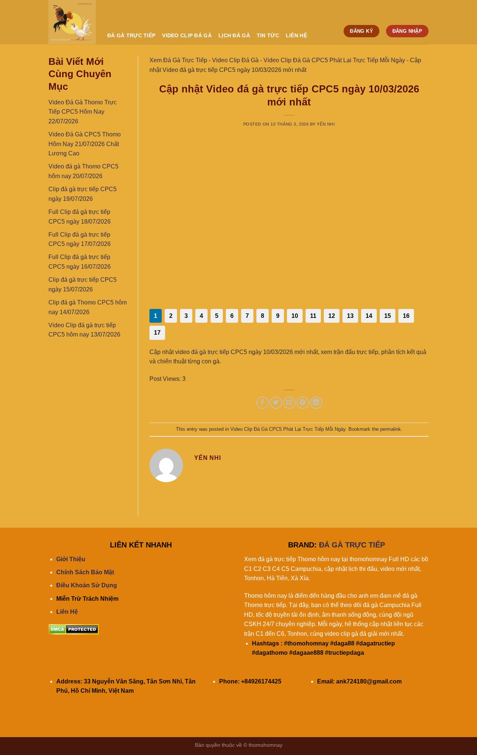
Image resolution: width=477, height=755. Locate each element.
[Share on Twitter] (276, 403)
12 (331, 316)
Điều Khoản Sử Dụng (86, 585)
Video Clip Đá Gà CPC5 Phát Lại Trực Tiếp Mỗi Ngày (334, 60)
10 (294, 316)
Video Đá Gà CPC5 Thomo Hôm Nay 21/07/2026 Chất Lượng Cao (84, 144)
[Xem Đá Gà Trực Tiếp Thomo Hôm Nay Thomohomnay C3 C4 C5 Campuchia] (72, 22)
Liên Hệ (67, 612)
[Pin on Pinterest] (303, 403)
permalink (390, 429)
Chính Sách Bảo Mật (85, 572)
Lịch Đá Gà (234, 35)
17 (157, 332)
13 (350, 316)
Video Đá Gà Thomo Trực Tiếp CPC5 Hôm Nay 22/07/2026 (82, 111)
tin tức (268, 35)
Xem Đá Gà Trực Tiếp (178, 60)
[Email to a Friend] (289, 403)
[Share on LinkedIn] (316, 403)
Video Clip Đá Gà (187, 35)
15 (387, 316)
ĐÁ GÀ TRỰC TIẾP (131, 35)
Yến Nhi (326, 124)
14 (369, 316)
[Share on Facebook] (262, 403)
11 (313, 316)
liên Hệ (296, 35)
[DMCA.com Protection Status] (73, 629)
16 (406, 316)
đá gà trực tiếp (210, 352)
